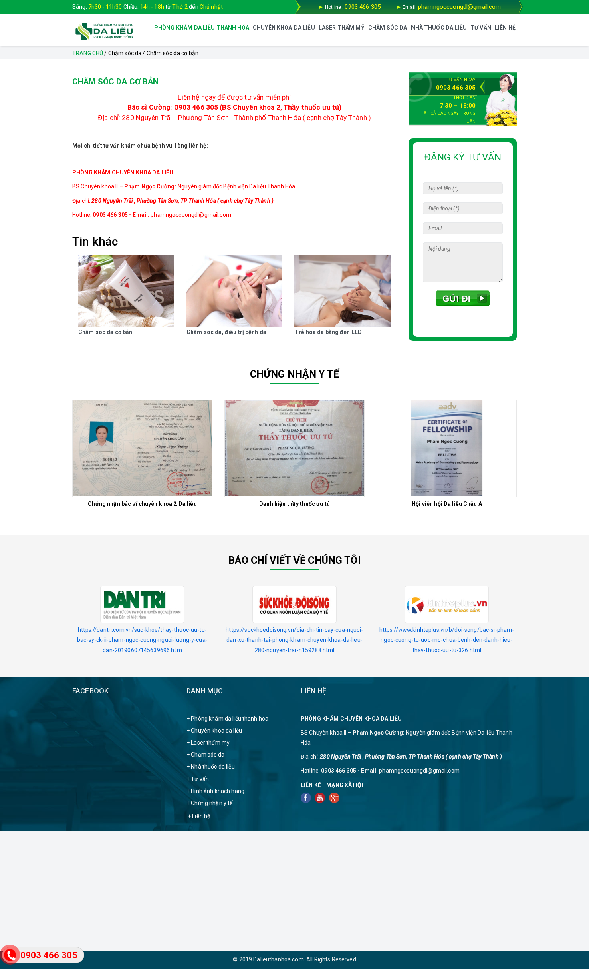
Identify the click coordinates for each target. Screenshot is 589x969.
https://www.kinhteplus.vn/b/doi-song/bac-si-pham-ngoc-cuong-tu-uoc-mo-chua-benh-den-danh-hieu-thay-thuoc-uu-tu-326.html (446, 640)
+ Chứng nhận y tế (209, 803)
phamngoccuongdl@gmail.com (459, 6)
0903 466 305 (363, 6)
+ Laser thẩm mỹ (208, 742)
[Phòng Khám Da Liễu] (104, 31)
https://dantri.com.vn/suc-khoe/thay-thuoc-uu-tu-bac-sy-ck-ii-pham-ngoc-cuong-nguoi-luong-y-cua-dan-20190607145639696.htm (142, 640)
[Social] (306, 797)
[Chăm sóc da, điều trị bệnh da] (234, 291)
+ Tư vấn (197, 779)
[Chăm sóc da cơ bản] (126, 291)
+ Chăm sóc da (205, 754)
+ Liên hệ (199, 816)
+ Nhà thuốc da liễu (210, 766)
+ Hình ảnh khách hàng (215, 791)
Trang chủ (87, 53)
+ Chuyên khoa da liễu (214, 730)
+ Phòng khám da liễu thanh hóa (227, 718)
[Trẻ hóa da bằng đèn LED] (342, 291)
